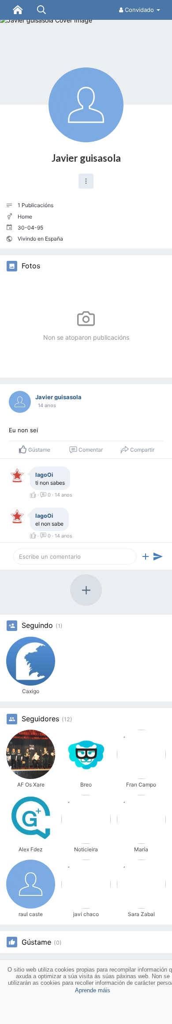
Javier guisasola (86, 158)
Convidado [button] (139, 9)
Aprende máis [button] (92, 990)
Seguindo (37, 626)
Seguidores (40, 719)
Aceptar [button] (86, 1013)
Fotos (31, 266)
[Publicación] (158, 556)
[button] (86, 181)
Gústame (36, 942)
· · (54, 495)
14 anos (47, 405)
